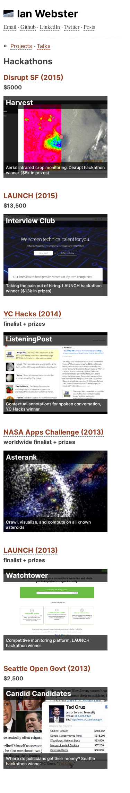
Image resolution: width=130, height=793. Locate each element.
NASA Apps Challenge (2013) (53, 432)
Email (9, 26)
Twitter (71, 26)
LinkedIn (50, 26)
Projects (21, 45)
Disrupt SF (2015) (33, 77)
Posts (89, 26)
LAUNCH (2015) (30, 196)
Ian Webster (47, 13)
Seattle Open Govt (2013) (46, 668)
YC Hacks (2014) (32, 314)
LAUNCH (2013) (30, 550)
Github (28, 26)
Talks (43, 45)
